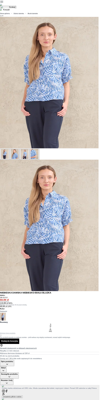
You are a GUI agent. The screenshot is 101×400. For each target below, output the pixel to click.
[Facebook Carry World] (6, 391)
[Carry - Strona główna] (5, 386)
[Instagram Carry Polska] (3, 391)
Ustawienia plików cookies (12, 397)
